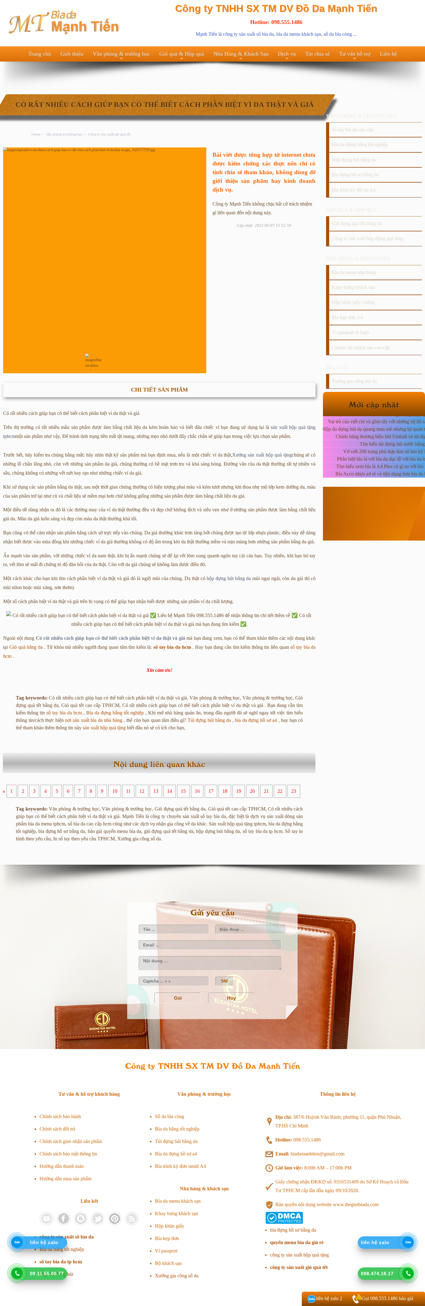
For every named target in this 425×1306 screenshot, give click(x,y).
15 (183, 791)
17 (210, 791)
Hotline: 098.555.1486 (276, 22)
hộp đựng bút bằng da (229, 578)
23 (293, 791)
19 (238, 791)
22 (280, 791)
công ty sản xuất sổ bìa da (248, 34)
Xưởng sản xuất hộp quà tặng (262, 455)
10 (114, 791)
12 (141, 791)
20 (252, 791)
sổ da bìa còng (338, 34)
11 (128, 791)
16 (197, 791)
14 (169, 791)
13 (155, 791)
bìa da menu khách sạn (298, 34)
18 (224, 791)
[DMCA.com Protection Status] (284, 1222)
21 (266, 791)
